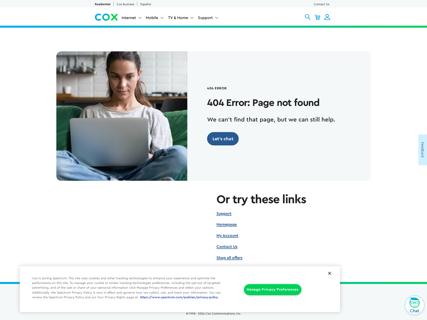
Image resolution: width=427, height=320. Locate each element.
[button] (308, 17)
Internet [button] (129, 18)
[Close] (329, 273)
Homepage (226, 224)
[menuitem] (132, 19)
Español (145, 4)
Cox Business (125, 4)
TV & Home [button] (178, 18)
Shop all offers (229, 258)
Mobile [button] (152, 18)
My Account (227, 236)
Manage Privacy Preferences (273, 290)
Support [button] (205, 18)
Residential (102, 4)
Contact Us (321, 4)
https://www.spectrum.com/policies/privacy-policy (179, 297)
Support (224, 214)
